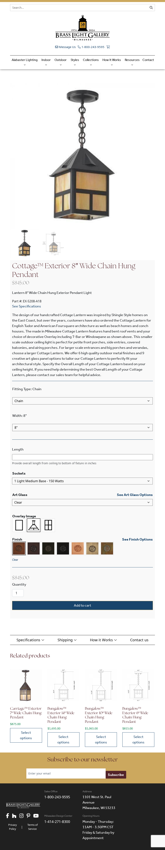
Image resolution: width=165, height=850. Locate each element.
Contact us (139, 639)
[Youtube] (37, 816)
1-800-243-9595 (92, 47)
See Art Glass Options (135, 495)
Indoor (46, 60)
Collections (91, 60)
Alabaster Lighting (25, 60)
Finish (17, 539)
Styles (75, 60)
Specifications (28, 639)
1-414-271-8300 (57, 821)
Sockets (19, 473)
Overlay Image (24, 516)
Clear (15, 560)
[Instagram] (23, 816)
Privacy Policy (12, 827)
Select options (26, 735)
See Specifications (26, 306)
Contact (148, 60)
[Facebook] (9, 816)
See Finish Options (137, 539)
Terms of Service (32, 827)
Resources (132, 60)
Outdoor (61, 60)
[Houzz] (15, 816)
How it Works (102, 639)
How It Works (111, 60)
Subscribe (116, 774)
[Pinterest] (30, 816)
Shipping (66, 639)
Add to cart (82, 605)
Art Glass (19, 495)
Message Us (67, 47)
